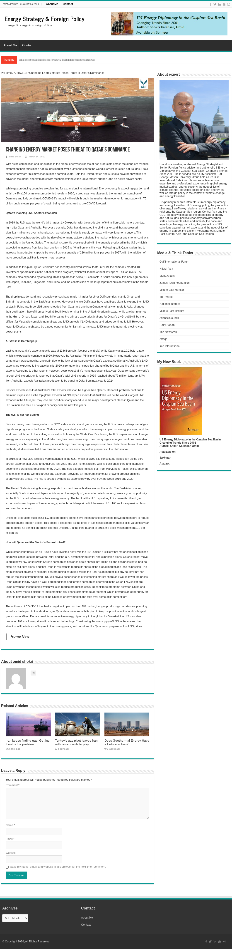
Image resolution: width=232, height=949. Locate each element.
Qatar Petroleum (44, 267)
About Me (52, 4)
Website (11, 853)
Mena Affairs (167, 275)
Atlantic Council (169, 318)
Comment (12, 785)
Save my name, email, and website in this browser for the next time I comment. (58, 866)
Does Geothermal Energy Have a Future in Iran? (126, 742)
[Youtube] (224, 4)
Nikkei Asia (166, 268)
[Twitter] (215, 4)
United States (46, 429)
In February (21, 306)
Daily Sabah (167, 325)
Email (10, 839)
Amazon (165, 463)
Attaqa (163, 339)
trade (88, 592)
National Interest (170, 304)
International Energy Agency (100, 188)
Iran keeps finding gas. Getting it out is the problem (28, 742)
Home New (20, 636)
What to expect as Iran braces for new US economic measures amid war (57, 59)
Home (8, 73)
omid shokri (15, 156)
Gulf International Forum (174, 261)
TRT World (166, 296)
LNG (30, 458)
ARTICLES (20, 73)
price (84, 522)
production (95, 222)
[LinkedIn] (219, 4)
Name (10, 825)
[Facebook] (210, 4)
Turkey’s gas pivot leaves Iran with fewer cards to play (76, 742)
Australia (23, 350)
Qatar (70, 227)
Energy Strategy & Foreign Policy (44, 18)
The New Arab (168, 332)
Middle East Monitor (172, 289)
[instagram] (228, 4)
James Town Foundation (175, 282)
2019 (12, 222)
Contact (68, 4)
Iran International (170, 346)
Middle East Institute (172, 311)
